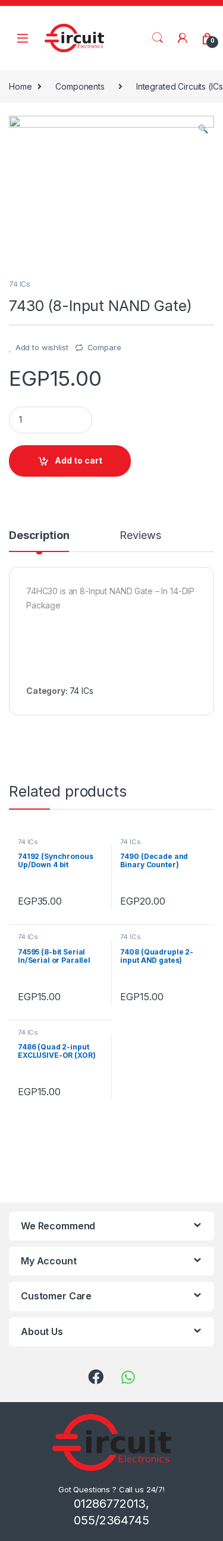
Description (39, 535)
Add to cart (78, 460)
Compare (104, 347)
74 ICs (19, 284)
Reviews (140, 535)
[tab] (39, 540)
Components (80, 86)
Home (20, 86)
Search (157, 38)
